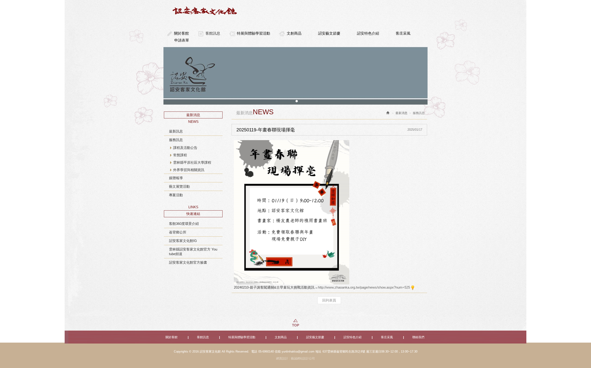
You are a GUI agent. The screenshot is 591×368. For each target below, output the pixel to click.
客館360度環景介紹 (184, 224)
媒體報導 (176, 178)
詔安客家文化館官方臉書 (188, 262)
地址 (318, 351)
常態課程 (180, 155)
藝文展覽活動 (179, 186)
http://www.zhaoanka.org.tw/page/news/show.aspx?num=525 (364, 287)
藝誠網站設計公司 (303, 358)
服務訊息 (176, 140)
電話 (254, 351)
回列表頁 (329, 300)
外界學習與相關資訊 (188, 170)
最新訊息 (176, 131)
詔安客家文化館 (205, 11)
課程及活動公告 (185, 148)
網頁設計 (282, 358)
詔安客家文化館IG (183, 241)
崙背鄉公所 (177, 232)
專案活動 (176, 195)
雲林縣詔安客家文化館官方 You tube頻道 (193, 251)
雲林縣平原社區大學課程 (192, 162)
